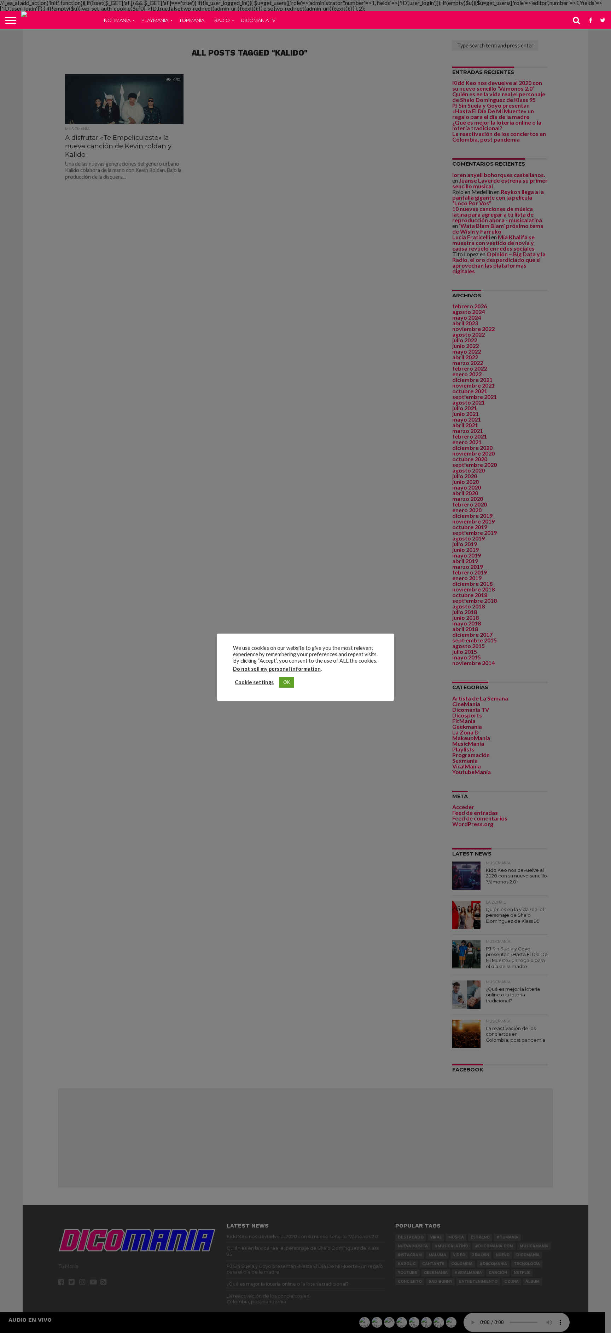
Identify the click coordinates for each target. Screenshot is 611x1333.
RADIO (222, 20)
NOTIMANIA (117, 20)
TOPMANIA (191, 20)
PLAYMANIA (154, 20)
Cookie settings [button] (254, 682)
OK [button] (286, 682)
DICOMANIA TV (258, 20)
